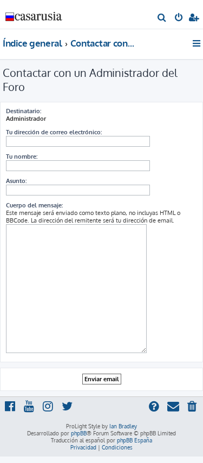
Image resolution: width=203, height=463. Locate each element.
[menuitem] (162, 18)
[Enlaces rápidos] (197, 43)
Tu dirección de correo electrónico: (54, 132)
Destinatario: (23, 111)
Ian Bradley (123, 426)
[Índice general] (34, 14)
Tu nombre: (21, 156)
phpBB (79, 433)
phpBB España (134, 440)
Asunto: (16, 181)
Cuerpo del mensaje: (34, 205)
